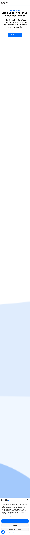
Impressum (18, 532)
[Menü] (27, 2)
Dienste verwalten (14, 517)
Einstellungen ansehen (15, 529)
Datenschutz (12, 532)
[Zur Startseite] (5, 3)
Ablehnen (15, 525)
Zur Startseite (15, 35)
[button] (28, 500)
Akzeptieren (15, 521)
